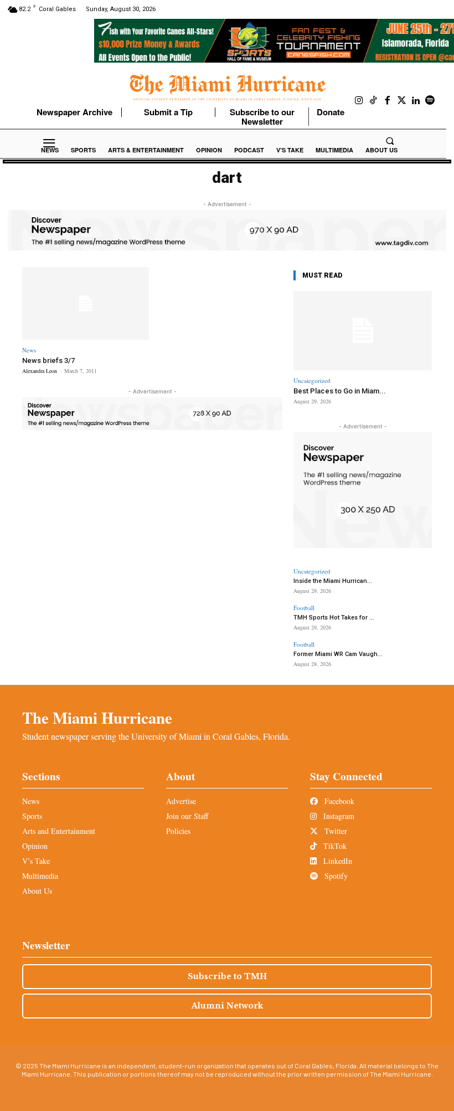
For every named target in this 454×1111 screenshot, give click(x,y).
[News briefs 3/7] (85, 303)
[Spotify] (430, 101)
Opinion (35, 846)
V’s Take (36, 861)
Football (303, 608)
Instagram (337, 816)
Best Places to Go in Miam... (339, 391)
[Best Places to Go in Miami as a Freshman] (362, 330)
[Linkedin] (416, 101)
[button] (389, 140)
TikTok (334, 846)
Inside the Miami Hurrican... (332, 581)
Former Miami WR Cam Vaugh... (338, 654)
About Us (37, 890)
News (29, 350)
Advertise (181, 801)
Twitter (334, 831)
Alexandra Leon (39, 371)
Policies (178, 831)
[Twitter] (402, 101)
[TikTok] (374, 101)
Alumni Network (227, 1006)
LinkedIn (336, 861)
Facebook (338, 801)
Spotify (335, 876)
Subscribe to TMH (227, 976)
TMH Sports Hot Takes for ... (333, 617)
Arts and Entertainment (58, 831)
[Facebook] (387, 101)
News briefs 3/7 (48, 360)
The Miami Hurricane (97, 717)
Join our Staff (187, 816)
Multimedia (40, 876)
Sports (32, 816)
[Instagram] (359, 101)
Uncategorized (312, 380)
